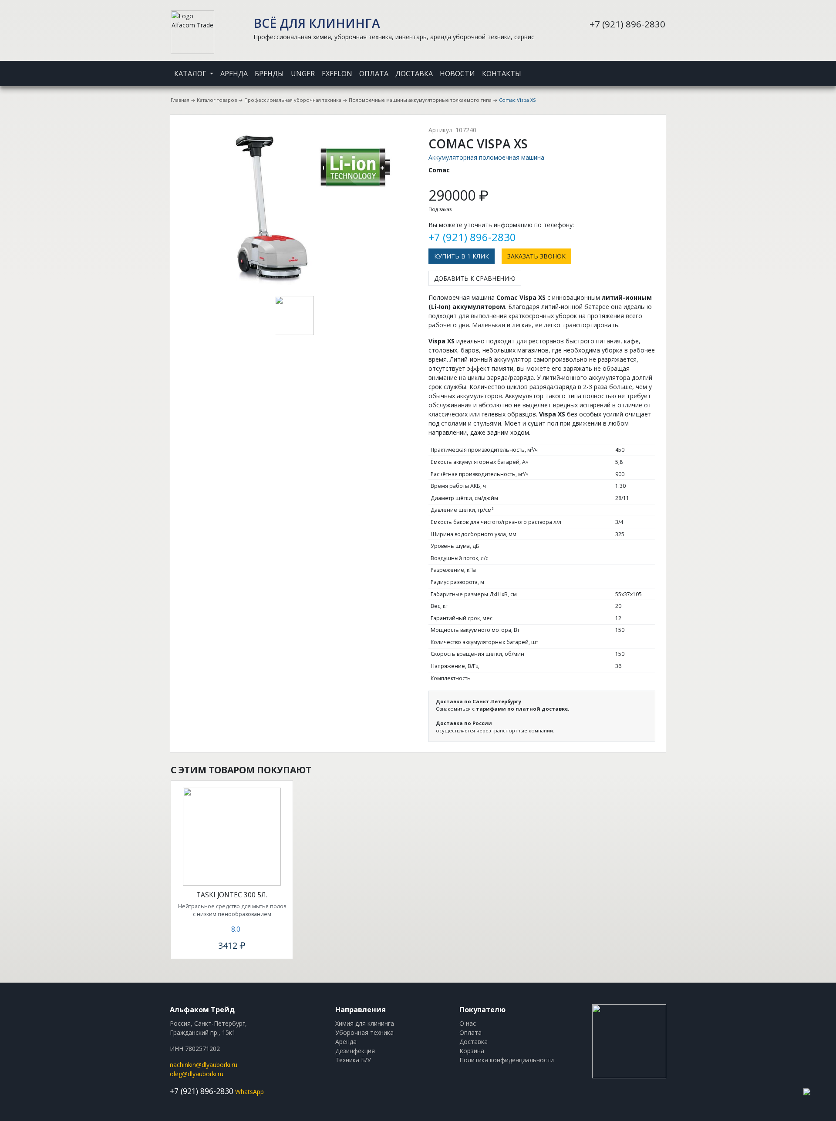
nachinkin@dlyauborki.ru (203, 1065)
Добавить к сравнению (475, 278)
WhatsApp (249, 1091)
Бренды (269, 73)
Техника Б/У (353, 1060)
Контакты (501, 73)
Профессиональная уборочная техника (292, 100)
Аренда (234, 73)
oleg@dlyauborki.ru (196, 1074)
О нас (467, 1023)
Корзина (471, 1051)
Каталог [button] (191, 73)
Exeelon (337, 73)
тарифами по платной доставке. (522, 708)
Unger (303, 73)
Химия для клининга (364, 1023)
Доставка (414, 73)
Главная (180, 100)
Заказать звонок (536, 256)
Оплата (373, 73)
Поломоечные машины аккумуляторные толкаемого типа (420, 100)
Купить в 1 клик (461, 256)
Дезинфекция (355, 1051)
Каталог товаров (217, 100)
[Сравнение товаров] (653, 67)
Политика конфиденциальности (506, 1060)
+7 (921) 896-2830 (627, 24)
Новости (457, 73)
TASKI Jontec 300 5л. (231, 894)
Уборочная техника (364, 1032)
